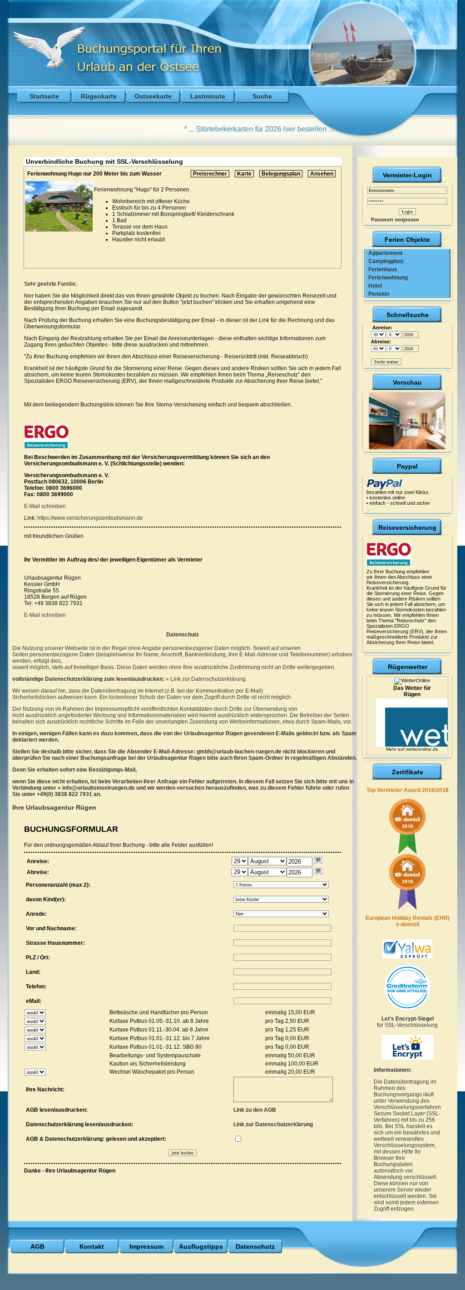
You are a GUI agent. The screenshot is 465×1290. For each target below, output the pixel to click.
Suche (262, 96)
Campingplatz (384, 261)
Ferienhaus (380, 269)
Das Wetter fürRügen (412, 691)
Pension (376, 294)
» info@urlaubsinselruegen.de (97, 788)
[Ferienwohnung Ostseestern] (407, 419)
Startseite (44, 96)
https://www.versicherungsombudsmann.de (90, 518)
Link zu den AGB (254, 1110)
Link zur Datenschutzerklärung (208, 679)
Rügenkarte (99, 96)
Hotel (373, 286)
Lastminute (207, 96)
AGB (37, 1246)
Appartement (383, 253)
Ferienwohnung (386, 277)
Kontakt (91, 1246)
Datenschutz (255, 1246)
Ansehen (321, 174)
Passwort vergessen (393, 219)
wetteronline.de (422, 749)
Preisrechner (210, 174)
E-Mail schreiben (45, 506)
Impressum (146, 1246)
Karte (244, 174)
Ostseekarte (153, 96)
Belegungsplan (281, 174)
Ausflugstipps (201, 1246)
